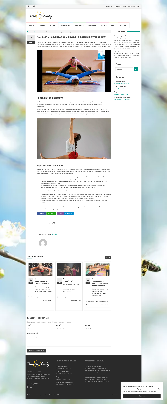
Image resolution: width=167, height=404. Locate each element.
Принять (142, 396)
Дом (112, 25)
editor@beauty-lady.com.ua (122, 89)
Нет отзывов (44, 224)
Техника (122, 25)
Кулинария (92, 25)
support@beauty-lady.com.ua (123, 99)
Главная (109, 7)
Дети (103, 25)
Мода (52, 25)
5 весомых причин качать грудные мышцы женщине (42, 281)
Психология (65, 25)
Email (58, 325)
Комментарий (32, 333)
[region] (142, 391)
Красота (30, 25)
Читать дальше (47, 300)
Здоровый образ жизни (71, 297)
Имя (29, 325)
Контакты (131, 7)
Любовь (42, 25)
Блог (124, 7)
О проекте (117, 7)
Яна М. (54, 224)
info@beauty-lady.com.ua (121, 83)
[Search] (136, 69)
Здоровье (78, 25)
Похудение (54, 222)
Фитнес (42, 32)
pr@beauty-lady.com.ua (121, 94)
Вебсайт (88, 325)
